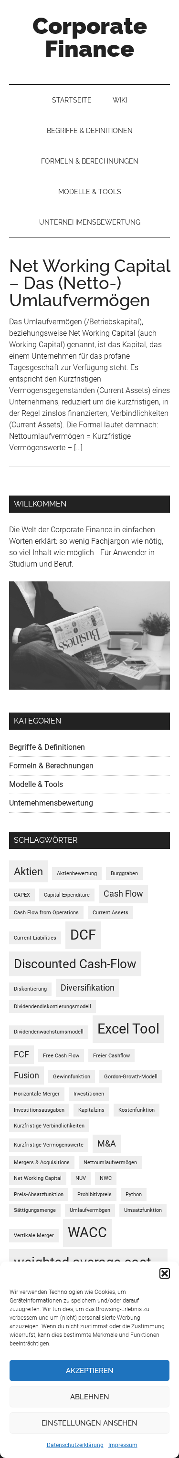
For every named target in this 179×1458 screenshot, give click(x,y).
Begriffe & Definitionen (47, 747)
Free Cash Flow (61, 1056)
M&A (106, 1143)
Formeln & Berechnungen (51, 765)
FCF (21, 1054)
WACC (87, 1232)
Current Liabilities (35, 938)
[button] (164, 1273)
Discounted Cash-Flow (75, 964)
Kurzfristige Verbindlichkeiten (49, 1126)
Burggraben (124, 873)
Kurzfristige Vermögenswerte (49, 1145)
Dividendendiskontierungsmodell (52, 1006)
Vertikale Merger (34, 1235)
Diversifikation (88, 988)
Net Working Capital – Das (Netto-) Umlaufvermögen (89, 283)
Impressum (122, 1445)
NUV (80, 1178)
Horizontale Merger (37, 1094)
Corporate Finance (89, 37)
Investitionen (89, 1094)
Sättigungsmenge (35, 1210)
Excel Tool (128, 1029)
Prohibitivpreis (94, 1194)
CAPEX (22, 895)
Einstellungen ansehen (89, 1423)
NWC (106, 1178)
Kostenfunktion (136, 1110)
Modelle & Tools (36, 784)
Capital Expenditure (67, 895)
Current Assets (110, 913)
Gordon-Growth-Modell (131, 1077)
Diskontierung (30, 989)
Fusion (26, 1075)
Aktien (28, 871)
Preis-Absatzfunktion (38, 1194)
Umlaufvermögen (90, 1210)
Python (134, 1194)
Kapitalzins (91, 1110)
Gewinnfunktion (71, 1077)
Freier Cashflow (111, 1056)
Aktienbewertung (77, 873)
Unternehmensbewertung (51, 802)
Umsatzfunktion (143, 1210)
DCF (83, 935)
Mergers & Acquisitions (42, 1162)
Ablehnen (89, 1397)
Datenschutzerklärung (75, 1445)
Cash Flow (123, 894)
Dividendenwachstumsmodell (49, 1032)
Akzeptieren (90, 1370)
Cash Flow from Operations (46, 913)
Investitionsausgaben (39, 1110)
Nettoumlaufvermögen (110, 1162)
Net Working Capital (38, 1178)
